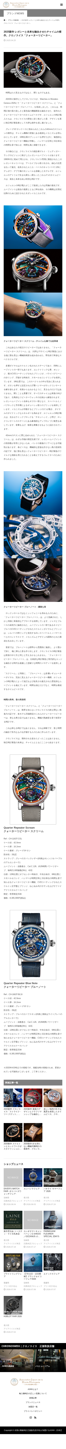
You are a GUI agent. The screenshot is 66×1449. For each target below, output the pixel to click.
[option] (16, 1360)
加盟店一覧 (33, 1407)
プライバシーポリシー (33, 1411)
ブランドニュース (33, 1402)
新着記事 (33, 1398)
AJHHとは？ (33, 1389)
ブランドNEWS (15, 13)
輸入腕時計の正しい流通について (33, 1393)
